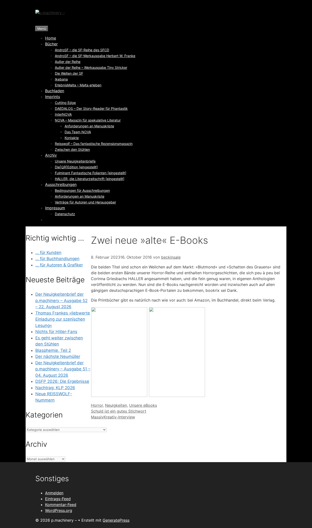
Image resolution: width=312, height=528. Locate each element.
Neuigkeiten (116, 405)
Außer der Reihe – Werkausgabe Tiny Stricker (91, 67)
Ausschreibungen (61, 184)
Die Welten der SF (69, 73)
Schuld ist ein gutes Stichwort (118, 411)
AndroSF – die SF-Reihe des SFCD (82, 50)
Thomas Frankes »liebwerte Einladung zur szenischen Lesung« (62, 319)
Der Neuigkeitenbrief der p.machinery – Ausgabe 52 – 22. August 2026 (61, 300)
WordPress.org (58, 510)
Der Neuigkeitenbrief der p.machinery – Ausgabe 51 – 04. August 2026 (62, 369)
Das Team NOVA (78, 132)
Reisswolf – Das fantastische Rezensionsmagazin (94, 144)
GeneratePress (116, 520)
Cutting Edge (65, 103)
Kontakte (72, 138)
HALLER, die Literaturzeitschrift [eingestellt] (89, 179)
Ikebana (61, 79)
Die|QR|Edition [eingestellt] (76, 167)
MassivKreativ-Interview (113, 417)
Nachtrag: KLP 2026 (55, 387)
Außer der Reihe (67, 62)
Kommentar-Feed (60, 504)
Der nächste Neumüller (57, 356)
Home (50, 38)
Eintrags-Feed (58, 498)
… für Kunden (48, 252)
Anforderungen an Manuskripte (89, 126)
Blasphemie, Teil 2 (53, 350)
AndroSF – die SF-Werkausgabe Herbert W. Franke (95, 56)
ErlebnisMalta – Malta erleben (78, 85)
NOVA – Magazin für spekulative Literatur (88, 120)
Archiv (51, 155)
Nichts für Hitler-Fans (56, 331)
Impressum (55, 207)
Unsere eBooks (143, 405)
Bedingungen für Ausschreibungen (82, 190)
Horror (97, 405)
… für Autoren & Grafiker (59, 265)
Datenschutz (65, 214)
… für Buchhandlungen (57, 258)
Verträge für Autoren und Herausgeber (85, 202)
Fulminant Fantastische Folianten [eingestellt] (90, 173)
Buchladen (54, 90)
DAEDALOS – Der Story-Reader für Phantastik (91, 108)
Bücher (51, 43)
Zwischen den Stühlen (72, 149)
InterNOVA (63, 114)
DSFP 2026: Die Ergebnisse (62, 381)
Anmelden (54, 492)
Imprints (52, 96)
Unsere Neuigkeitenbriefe (75, 161)
